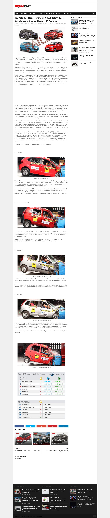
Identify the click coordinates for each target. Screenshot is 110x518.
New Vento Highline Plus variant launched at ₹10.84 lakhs (59, 440)
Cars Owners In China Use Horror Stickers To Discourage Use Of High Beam (86, 504)
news (53, 23)
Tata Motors (63, 23)
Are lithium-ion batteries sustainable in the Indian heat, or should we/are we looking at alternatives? (31, 500)
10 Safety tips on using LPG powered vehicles (86, 27)
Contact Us (67, 13)
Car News (24, 13)
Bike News (32, 13)
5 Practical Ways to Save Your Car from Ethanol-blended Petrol (58, 491)
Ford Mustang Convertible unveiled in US (86, 56)
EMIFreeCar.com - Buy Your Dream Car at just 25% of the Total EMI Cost (85, 491)
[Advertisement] (26, 94)
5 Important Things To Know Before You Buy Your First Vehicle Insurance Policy (87, 21)
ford (41, 23)
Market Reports (49, 13)
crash (36, 23)
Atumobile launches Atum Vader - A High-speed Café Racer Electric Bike (31, 508)
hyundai (45, 23)
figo (39, 23)
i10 (47, 23)
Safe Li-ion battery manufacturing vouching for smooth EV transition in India (57, 499)
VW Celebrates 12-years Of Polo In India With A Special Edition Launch (23, 440)
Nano (50, 23)
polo (56, 23)
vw (18, 25)
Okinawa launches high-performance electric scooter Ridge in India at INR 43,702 (87, 35)
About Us (58, 13)
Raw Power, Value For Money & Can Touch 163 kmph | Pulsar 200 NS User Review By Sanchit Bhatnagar (87, 50)
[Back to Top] (94, 516)
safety (58, 23)
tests (16, 25)
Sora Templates (23, 516)
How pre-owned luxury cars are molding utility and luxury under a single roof (31, 491)
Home (17, 13)
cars (33, 23)
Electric (39, 13)
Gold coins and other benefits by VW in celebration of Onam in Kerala (40, 440)
